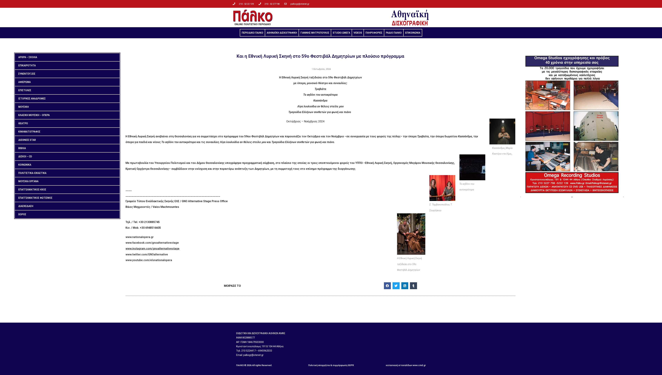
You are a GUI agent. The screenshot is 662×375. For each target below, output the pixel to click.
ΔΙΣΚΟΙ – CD (25, 156)
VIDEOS (358, 32)
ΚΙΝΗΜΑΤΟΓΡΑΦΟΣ (29, 131)
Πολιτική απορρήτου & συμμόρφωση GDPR (331, 365)
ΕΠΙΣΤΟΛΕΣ (24, 90)
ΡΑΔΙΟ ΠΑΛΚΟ (394, 32)
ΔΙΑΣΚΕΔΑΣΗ (25, 206)
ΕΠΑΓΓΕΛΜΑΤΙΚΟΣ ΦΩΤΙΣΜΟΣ (35, 197)
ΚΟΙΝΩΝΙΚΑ (24, 164)
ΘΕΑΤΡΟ (23, 123)
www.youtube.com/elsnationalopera (149, 260)
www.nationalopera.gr (140, 237)
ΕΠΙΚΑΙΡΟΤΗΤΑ (27, 65)
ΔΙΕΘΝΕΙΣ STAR (27, 140)
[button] (387, 285)
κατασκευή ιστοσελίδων (399, 365)
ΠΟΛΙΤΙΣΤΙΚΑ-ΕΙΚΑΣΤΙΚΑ (32, 173)
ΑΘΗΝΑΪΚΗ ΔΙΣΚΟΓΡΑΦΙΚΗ (282, 32)
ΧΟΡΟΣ (22, 214)
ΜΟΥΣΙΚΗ (23, 106)
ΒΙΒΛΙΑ (22, 148)
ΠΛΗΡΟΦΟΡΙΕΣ (373, 32)
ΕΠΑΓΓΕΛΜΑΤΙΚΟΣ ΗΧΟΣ (32, 189)
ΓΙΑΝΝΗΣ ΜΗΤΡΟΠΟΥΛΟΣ (314, 32)
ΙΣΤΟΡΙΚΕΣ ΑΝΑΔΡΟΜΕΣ (32, 98)
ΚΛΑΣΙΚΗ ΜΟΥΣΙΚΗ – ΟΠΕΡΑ (34, 115)
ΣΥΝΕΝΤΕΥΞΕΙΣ (26, 73)
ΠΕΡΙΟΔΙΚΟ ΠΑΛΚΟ (252, 32)
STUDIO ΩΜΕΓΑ (341, 32)
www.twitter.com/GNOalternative (147, 254)
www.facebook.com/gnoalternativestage (152, 242)
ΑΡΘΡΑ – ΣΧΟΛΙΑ (27, 57)
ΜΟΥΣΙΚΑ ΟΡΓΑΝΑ (28, 181)
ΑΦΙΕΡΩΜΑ (24, 82)
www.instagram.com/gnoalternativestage (152, 248)
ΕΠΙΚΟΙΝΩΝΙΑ (412, 32)
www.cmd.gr (419, 365)
